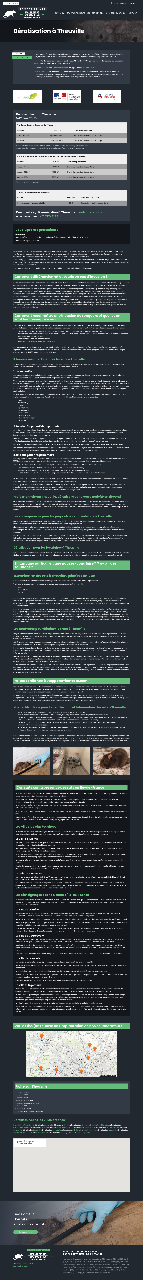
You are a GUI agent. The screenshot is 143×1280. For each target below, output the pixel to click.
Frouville (45, 1127)
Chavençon (105, 1125)
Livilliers (77, 1130)
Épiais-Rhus (88, 1132)
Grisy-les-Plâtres (88, 1127)
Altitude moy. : (19, 1108)
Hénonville (17, 1130)
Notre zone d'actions (115, 13)
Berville (67, 1125)
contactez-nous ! (90, 212)
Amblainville (29, 1125)
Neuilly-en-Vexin (20, 1132)
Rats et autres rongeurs (73, 13)
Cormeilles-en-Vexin (22, 1127)
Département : (19, 1100)
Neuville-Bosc (44, 1132)
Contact (132, 13)
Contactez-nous (25, 1232)
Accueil (57, 13)
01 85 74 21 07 (12, 3)
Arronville (49, 1125)
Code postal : (19, 1095)
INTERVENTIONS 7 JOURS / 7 (126, 3)
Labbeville (37, 1130)
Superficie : (20, 1106)
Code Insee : (20, 1098)
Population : (20, 1103)
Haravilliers (111, 1127)
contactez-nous (61, 67)
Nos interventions (95, 13)
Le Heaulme (57, 1130)
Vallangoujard (66, 1132)
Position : (21, 1111)
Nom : (22, 1092)
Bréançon (86, 1125)
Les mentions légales (21, 1266)
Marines (94, 1130)
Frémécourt (65, 1127)
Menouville (113, 1130)
